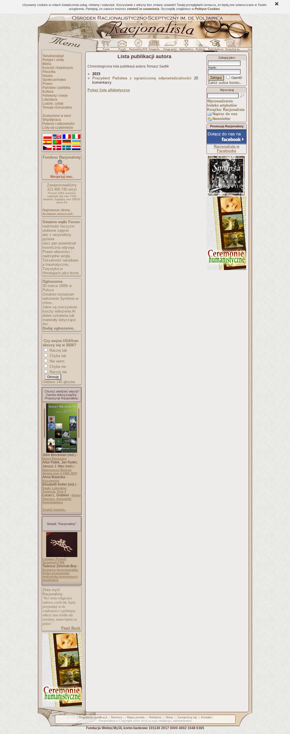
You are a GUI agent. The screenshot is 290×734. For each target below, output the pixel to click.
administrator (182, 720)
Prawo (47, 84)
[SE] (66, 148)
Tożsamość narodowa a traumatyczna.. (60, 262)
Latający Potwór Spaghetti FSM (54, 560)
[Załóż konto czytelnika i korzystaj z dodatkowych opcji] (231, 46)
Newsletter (221, 119)
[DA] (57, 148)
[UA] (76, 142)
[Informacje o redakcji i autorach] (200, 46)
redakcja (164, 720)
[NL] (76, 148)
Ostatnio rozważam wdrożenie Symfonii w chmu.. (60, 298)
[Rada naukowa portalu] (214, 46)
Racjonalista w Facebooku (226, 148)
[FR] (66, 137)
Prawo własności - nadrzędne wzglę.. (57, 254)
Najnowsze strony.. (56, 210)
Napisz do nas (224, 114)
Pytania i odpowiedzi (58, 124)
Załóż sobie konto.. (225, 83)
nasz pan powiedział (59, 243)
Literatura (49, 100)
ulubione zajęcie (55, 230)
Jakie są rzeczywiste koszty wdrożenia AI (59, 309)
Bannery (117, 717)
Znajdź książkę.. (54, 509)
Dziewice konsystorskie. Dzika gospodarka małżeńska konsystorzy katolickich (60, 575)
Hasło (212, 67)
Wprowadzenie (220, 101)
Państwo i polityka (56, 88)
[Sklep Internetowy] (154, 46)
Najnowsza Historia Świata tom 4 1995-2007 (59, 471)
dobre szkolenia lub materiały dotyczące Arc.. (59, 319)
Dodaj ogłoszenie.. (58, 328)
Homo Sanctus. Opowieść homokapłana (61, 498)
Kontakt (206, 717)
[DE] (66, 142)
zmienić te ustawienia (143, 8)
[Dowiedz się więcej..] (61, 706)
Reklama (155, 717)
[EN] (57, 137)
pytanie (48, 239)
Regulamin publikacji (93, 717)
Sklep (169, 717)
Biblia (46, 64)
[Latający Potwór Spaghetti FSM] (61, 556)
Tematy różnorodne (57, 107)
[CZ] (47, 148)
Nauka (47, 76)
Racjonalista (107, 720)
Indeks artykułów (222, 105)
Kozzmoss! (50, 480)
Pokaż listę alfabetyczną (109, 90)
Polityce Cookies (207, 8)
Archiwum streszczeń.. (58, 214)
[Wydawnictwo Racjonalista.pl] (186, 46)
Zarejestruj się (187, 717)
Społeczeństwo (54, 80)
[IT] (76, 137)
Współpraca (51, 120)
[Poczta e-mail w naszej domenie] (122, 46)
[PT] (57, 142)
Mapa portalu (136, 717)
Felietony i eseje (55, 96)
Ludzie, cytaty (52, 104)
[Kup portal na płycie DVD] (138, 46)
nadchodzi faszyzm (58, 226)
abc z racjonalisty (56, 235)
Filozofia (49, 72)
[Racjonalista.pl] (145, 37)
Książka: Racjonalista (225, 109)
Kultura (48, 92)
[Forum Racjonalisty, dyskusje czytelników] (107, 46)
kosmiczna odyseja (58, 247)
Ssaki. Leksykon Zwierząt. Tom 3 (54, 489)
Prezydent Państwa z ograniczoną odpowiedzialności (141, 78)
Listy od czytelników (57, 128)
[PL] (47, 137)
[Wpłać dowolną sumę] (61, 173)
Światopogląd (53, 56)
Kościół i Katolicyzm (57, 68)
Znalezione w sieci (56, 116)
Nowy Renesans (54, 458)
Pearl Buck (70, 628)
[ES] (47, 142)
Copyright (125, 720)
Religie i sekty (53, 60)
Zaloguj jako (226, 57)
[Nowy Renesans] (61, 452)
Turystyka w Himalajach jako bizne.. (61, 271)
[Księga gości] (171, 46)
